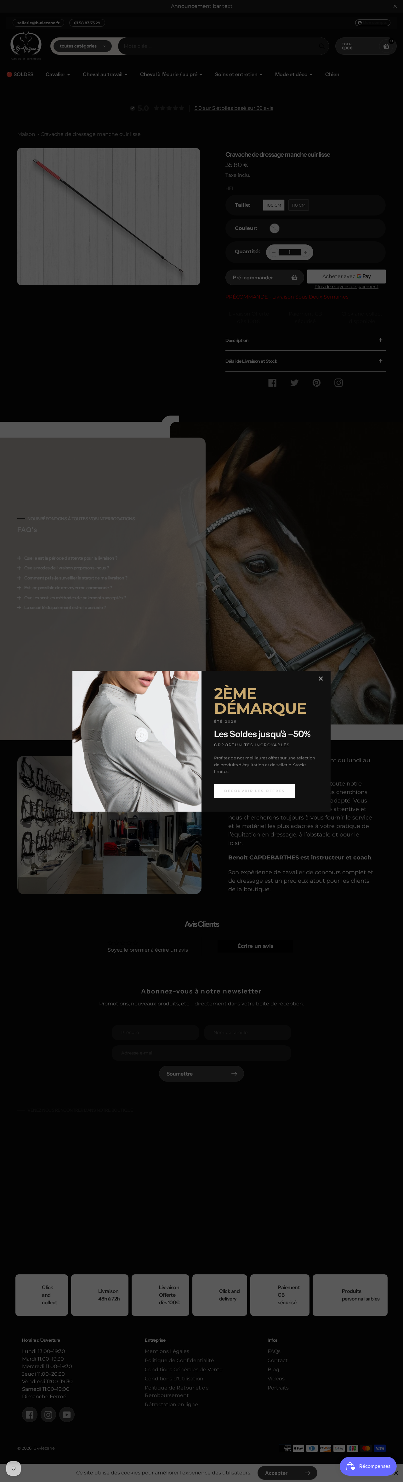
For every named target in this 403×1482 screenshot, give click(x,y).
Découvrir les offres (254, 790)
